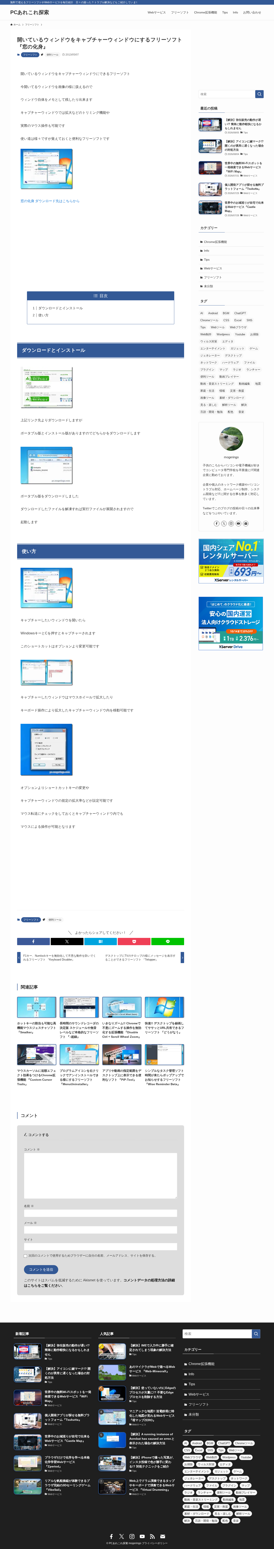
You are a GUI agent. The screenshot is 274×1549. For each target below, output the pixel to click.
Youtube (240, 334)
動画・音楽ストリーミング (217, 383)
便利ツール (52, 54)
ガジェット (237, 348)
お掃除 (254, 334)
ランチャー (253, 369)
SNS (249, 320)
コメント (32, 1149)
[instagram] (231, 523)
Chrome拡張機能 (215, 242)
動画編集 (244, 383)
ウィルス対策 (208, 341)
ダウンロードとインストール (60, 308)
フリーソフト (30, 54)
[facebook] (216, 523)
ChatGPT (240, 313)
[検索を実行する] (259, 94)
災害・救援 (237, 390)
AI (201, 313)
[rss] (152, 1537)
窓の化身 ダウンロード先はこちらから (50, 201)
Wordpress (223, 334)
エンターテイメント (212, 348)
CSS (226, 320)
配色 (230, 411)
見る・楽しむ (208, 404)
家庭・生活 (207, 390)
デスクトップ (233, 355)
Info (206, 250)
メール (30, 1223)
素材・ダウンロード (231, 397)
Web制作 (205, 334)
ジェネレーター (210, 355)
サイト (28, 1239)
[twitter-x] (224, 523)
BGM (226, 313)
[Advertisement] (101, 248)
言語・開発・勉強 (211, 411)
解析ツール (229, 404)
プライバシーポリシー (155, 1543)
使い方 (43, 315)
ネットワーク (208, 362)
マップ (223, 369)
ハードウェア (230, 362)
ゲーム (254, 348)
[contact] (246, 523)
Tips (207, 259)
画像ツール (207, 397)
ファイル (249, 362)
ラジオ (237, 369)
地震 (258, 383)
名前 (29, 1206)
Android (213, 313)
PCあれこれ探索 (29, 12)
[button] (33, 941)
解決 (244, 404)
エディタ (227, 341)
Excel (237, 320)
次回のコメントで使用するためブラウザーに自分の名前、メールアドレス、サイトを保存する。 (92, 1255)
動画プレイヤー (229, 376)
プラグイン (207, 369)
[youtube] (238, 523)
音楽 (241, 411)
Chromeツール (209, 320)
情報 (222, 390)
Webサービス (213, 268)
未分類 (208, 286)
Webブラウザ (238, 327)
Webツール (218, 327)
